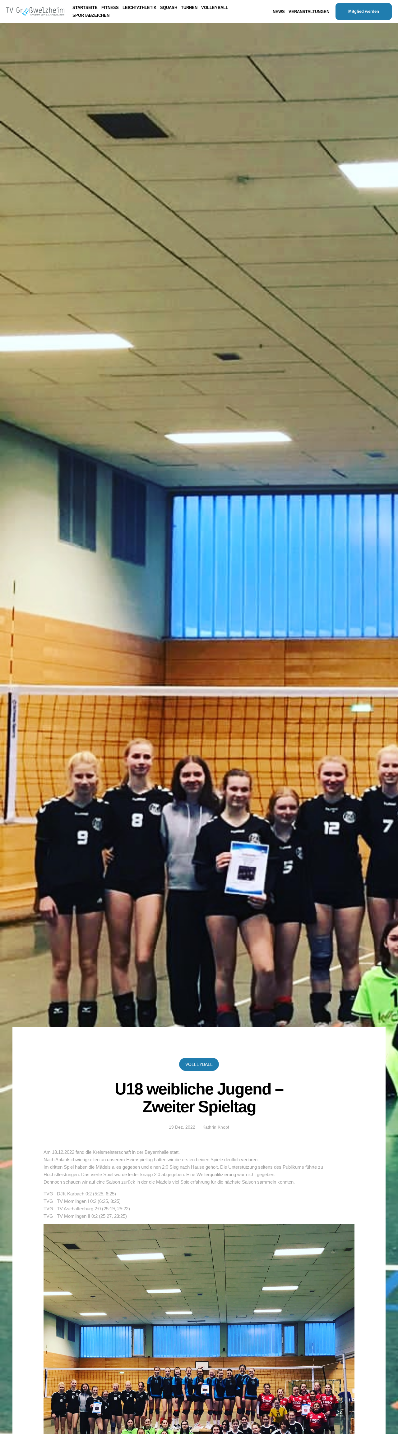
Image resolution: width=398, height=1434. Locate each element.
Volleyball (199, 1064)
